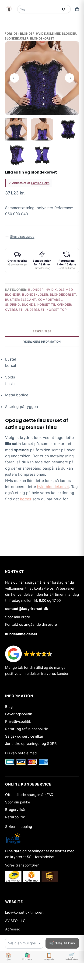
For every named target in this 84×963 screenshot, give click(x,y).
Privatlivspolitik (18, 721)
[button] (20, 237)
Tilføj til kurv (65, 943)
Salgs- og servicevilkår (24, 736)
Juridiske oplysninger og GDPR (31, 743)
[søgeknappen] (64, 9)
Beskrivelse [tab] (42, 331)
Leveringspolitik (18, 714)
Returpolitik (15, 817)
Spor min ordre (17, 617)
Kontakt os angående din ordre (31, 624)
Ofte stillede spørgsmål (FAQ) (30, 794)
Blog (9, 706)
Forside (11, 33)
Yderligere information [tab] (42, 341)
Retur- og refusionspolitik (26, 729)
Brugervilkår (15, 809)
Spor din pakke (17, 802)
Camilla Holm (40, 183)
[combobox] (39, 9)
